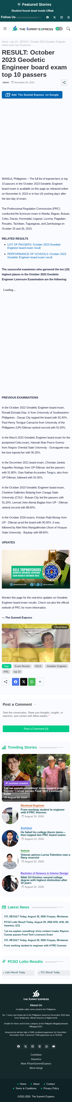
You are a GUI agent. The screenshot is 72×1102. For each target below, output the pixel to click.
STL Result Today (50, 972)
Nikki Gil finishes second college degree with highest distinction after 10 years (44, 880)
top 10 (14, 41)
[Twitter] (23, 682)
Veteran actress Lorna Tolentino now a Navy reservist (45, 856)
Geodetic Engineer (56, 666)
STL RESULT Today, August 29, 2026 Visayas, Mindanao (36, 940)
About (36, 1084)
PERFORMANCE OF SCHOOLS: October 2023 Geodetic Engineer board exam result (36, 255)
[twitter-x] (25, 1046)
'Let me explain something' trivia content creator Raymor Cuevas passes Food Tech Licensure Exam (35, 791)
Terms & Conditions (26, 1088)
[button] (59, 29)
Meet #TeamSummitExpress (36, 1063)
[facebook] (18, 1046)
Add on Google (33, 95)
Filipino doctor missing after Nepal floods (32, 10)
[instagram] (61, 17)
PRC (6, 671)
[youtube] (53, 1046)
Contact (51, 1084)
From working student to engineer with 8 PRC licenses (43, 811)
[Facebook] (15, 682)
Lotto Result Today (15, 972)
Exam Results (22, 666)
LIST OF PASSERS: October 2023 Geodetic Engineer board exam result (34, 246)
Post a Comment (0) (36, 728)
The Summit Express (43, 1096)
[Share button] (40, 682)
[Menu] (5, 28)
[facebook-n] (47, 17)
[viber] (46, 1046)
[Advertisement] (36, 136)
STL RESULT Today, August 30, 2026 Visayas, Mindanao (36, 916)
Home (5, 41)
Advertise (36, 1059)
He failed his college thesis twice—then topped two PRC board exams (43, 833)
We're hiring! (36, 1068)
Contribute (36, 1054)
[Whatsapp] (31, 682)
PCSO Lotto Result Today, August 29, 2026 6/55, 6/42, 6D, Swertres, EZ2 (36, 924)
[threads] (68, 17)
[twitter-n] (54, 17)
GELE (38, 666)
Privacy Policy (51, 1088)
